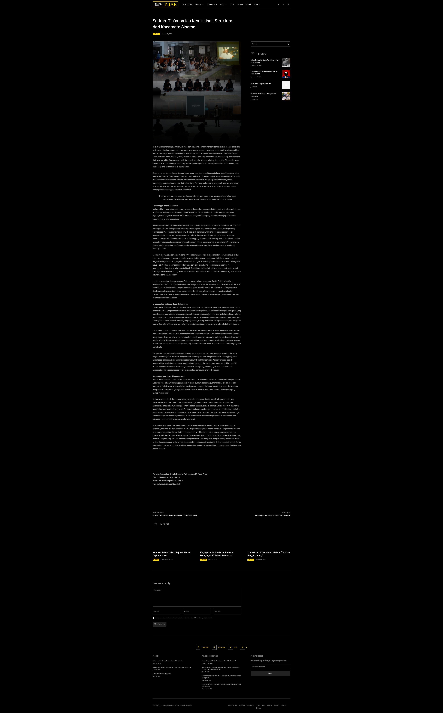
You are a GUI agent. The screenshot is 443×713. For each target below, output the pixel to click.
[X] (288, 4)
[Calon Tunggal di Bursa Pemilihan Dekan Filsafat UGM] (286, 62)
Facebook (205, 647)
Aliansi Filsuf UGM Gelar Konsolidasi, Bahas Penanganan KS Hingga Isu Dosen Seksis (220, 668)
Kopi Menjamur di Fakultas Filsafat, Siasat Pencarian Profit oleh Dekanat (221, 685)
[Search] (287, 44)
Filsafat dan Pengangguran (162, 673)
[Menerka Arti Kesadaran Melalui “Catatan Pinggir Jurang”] (268, 540)
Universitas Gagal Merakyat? (261, 84)
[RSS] (230, 647)
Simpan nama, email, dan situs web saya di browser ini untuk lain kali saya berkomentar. (184, 618)
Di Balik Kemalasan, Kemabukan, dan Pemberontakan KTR (172, 667)
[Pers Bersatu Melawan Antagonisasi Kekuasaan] (286, 96)
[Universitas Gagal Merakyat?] (286, 85)
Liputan (156, 559)
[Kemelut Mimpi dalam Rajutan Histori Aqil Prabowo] (174, 540)
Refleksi (156, 34)
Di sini (270, 673)
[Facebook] (278, 4)
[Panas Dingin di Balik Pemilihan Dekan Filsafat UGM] (286, 74)
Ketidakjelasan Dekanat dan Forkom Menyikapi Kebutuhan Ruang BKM (221, 677)
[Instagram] (283, 4)
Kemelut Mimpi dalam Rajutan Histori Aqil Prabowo (172, 554)
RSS (235, 647)
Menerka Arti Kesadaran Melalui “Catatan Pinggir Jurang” (268, 554)
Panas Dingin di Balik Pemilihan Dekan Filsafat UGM (219, 661)
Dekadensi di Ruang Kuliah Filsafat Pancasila (168, 661)
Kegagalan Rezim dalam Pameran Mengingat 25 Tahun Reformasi (217, 554)
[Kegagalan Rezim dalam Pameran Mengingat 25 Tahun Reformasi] (221, 540)
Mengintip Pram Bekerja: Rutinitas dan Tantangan (272, 515)
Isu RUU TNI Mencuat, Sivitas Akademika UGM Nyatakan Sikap (175, 515)
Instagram (221, 647)
